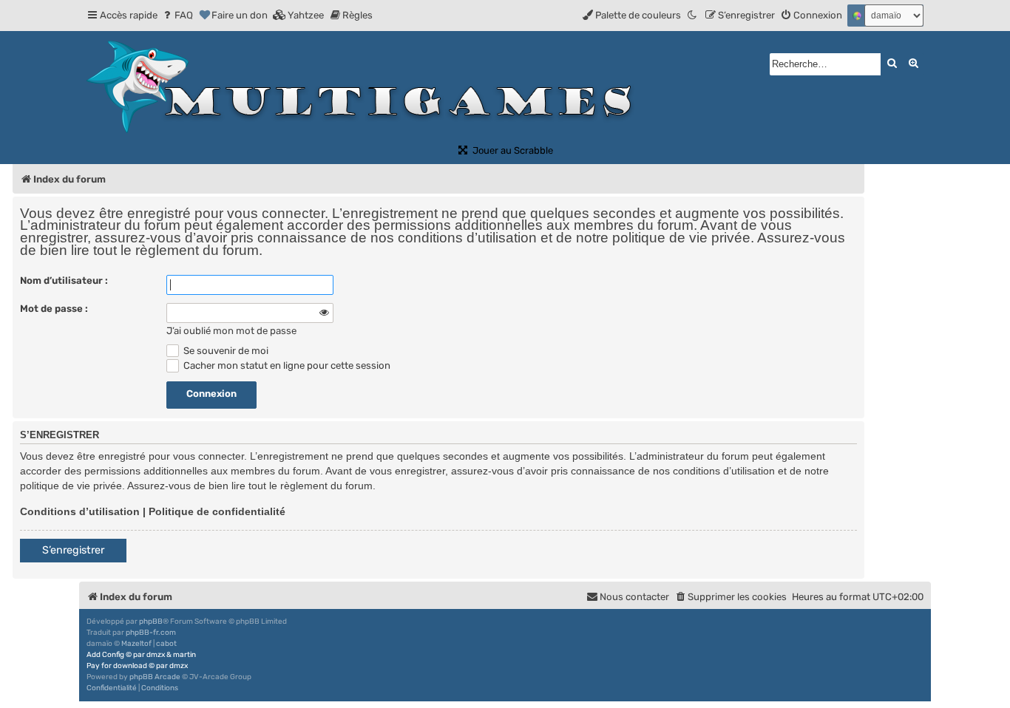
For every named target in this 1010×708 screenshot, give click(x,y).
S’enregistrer (73, 550)
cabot (166, 643)
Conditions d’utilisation (80, 511)
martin (184, 654)
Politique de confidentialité (217, 511)
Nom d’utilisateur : (64, 280)
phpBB (151, 621)
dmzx (155, 654)
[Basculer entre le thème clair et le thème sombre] (692, 15)
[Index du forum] (365, 87)
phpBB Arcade (154, 677)
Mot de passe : (54, 308)
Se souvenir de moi (224, 350)
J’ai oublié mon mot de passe (231, 330)
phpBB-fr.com (151, 632)
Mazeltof (136, 643)
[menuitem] (177, 15)
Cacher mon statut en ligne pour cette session (285, 365)
